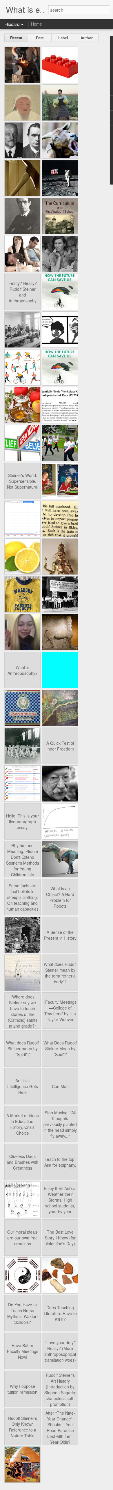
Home (36, 24)
